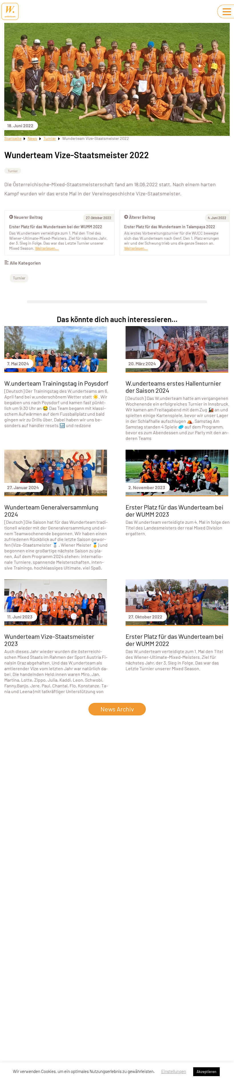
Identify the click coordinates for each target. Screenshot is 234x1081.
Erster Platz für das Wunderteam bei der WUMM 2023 (174, 510)
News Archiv (117, 709)
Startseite (12, 138)
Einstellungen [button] (173, 1071)
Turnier (49, 138)
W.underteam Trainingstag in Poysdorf (56, 383)
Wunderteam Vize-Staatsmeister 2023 (49, 639)
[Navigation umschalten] (227, 11)
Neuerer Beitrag (28, 217)
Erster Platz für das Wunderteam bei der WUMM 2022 (55, 226)
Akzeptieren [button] (206, 1071)
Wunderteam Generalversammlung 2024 (51, 510)
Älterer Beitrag (142, 217)
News (32, 138)
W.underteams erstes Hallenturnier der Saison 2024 (173, 386)
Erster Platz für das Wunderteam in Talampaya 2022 (169, 226)
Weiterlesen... (136, 248)
